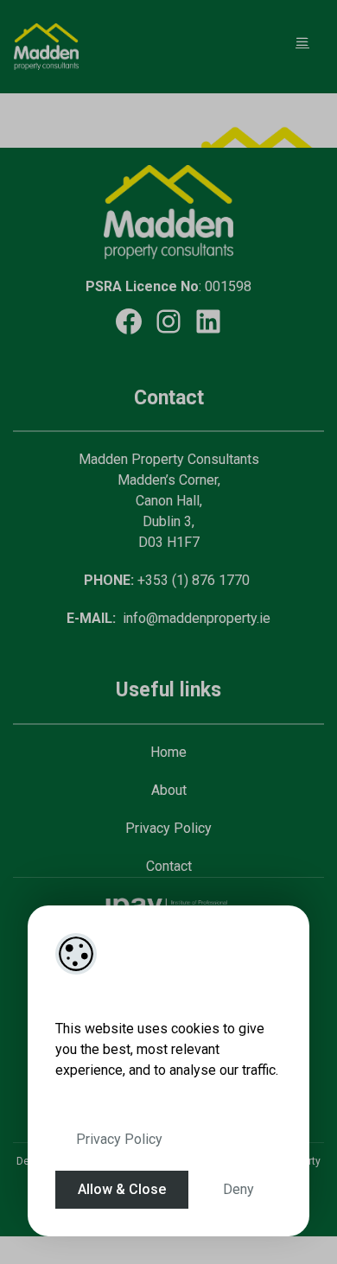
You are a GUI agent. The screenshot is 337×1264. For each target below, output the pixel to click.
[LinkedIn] (208, 321)
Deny (238, 1189)
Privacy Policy (119, 1139)
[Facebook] (128, 321)
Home (168, 752)
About (169, 790)
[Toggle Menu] (302, 42)
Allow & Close (122, 1189)
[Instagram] (168, 321)
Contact (169, 866)
